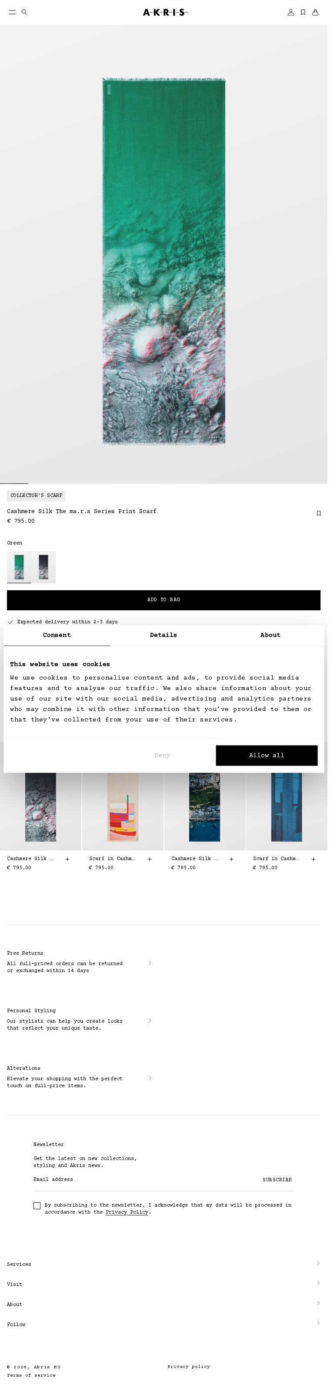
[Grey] (43, 567)
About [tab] (271, 635)
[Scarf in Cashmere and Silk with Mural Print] (123, 796)
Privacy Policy (127, 1212)
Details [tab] (164, 635)
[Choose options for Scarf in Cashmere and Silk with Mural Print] (149, 859)
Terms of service (31, 1375)
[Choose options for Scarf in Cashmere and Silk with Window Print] (313, 859)
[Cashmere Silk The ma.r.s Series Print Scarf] (40, 796)
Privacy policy (188, 1367)
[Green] (19, 567)
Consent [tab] (57, 635)
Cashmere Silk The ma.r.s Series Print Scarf (30, 859)
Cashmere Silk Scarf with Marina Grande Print (194, 859)
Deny (162, 755)
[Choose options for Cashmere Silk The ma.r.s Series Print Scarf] (67, 859)
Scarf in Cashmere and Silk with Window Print (276, 859)
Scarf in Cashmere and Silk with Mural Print (112, 859)
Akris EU (47, 1367)
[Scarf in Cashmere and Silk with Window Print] (286, 796)
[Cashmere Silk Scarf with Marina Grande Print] (205, 796)
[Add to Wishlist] (314, 516)
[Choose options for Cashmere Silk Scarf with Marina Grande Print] (231, 859)
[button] (164, 1265)
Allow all (266, 755)
